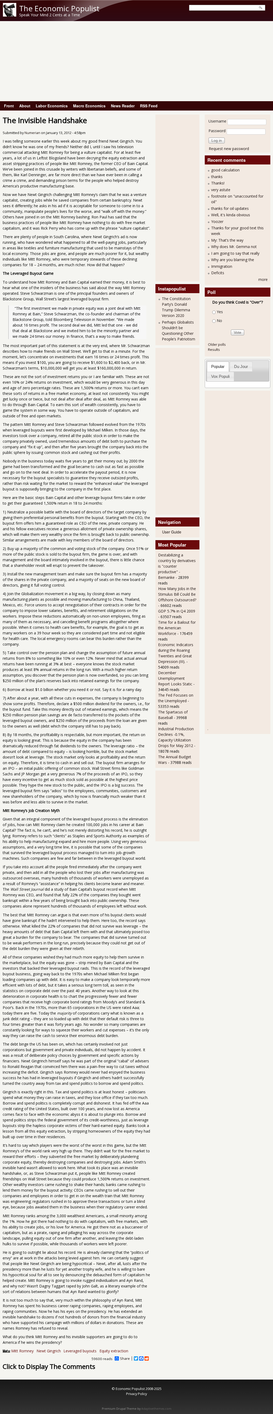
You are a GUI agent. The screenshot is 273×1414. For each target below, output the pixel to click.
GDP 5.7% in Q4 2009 (176, 611)
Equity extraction (113, 1350)
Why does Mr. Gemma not (234, 246)
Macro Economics (89, 105)
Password (217, 130)
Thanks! (217, 183)
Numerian (32, 133)
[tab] (218, 366)
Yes (220, 311)
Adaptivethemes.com (156, 1409)
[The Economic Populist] (9, 15)
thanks (217, 176)
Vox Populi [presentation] (220, 376)
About (24, 105)
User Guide (171, 532)
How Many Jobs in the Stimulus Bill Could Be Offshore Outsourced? (177, 594)
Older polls (217, 344)
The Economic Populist (59, 8)
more (263, 279)
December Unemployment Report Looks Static (175, 678)
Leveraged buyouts (80, 1350)
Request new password (229, 148)
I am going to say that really (235, 253)
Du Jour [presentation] (241, 366)
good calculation (225, 169)
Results (214, 349)
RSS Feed (149, 105)
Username (217, 121)
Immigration (221, 266)
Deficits (217, 272)
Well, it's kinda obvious (230, 214)
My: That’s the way (227, 240)
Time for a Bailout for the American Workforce (177, 628)
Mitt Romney (22, 1350)
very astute (220, 189)
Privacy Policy (136, 1393)
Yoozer (217, 221)
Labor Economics (52, 105)
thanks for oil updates (230, 208)
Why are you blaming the (232, 259)
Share (125, 1358)
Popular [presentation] (217, 366)
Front (9, 105)
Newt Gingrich (49, 1350)
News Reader (123, 105)
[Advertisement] (136, 61)
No (219, 320)
